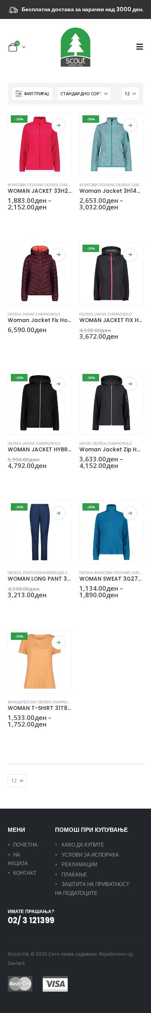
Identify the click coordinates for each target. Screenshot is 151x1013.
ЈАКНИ (28, 314)
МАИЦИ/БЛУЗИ (22, 701)
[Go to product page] (39, 273)
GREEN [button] (11, 221)
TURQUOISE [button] (120, 221)
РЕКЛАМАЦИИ (79, 864)
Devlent (16, 963)
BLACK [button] (11, 479)
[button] (139, 46)
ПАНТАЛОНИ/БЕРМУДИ (43, 572)
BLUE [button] (82, 221)
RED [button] (20, 343)
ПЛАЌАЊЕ (74, 874)
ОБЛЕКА (51, 184)
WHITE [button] (29, 479)
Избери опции (58, 125)
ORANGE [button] (20, 738)
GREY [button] (92, 221)
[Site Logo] (75, 47)
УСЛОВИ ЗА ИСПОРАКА (90, 855)
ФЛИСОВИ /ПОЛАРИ (25, 184)
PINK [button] (20, 221)
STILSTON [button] (110, 221)
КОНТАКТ (24, 873)
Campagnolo (48, 314)
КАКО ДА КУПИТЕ (83, 844)
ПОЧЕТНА (25, 844)
